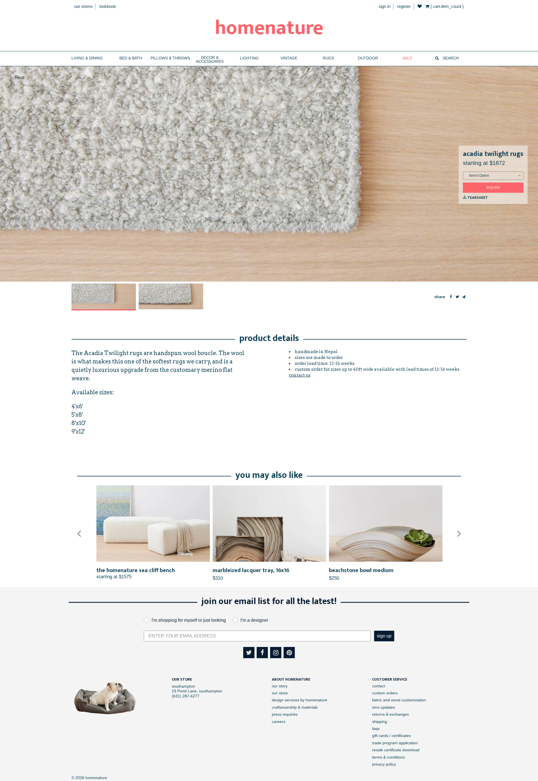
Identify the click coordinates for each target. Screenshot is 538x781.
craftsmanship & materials (295, 707)
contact (378, 686)
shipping (379, 721)
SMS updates (383, 707)
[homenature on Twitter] (248, 652)
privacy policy (384, 764)
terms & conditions (388, 757)
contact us (299, 375)
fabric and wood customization (399, 700)
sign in (384, 6)
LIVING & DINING (87, 58)
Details (153, 523)
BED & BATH (130, 58)
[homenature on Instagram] (275, 652)
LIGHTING (249, 58)
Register (404, 6)
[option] (103, 297)
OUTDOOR (368, 58)
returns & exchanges (390, 714)
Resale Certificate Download (395, 750)
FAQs (376, 728)
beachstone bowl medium (361, 570)
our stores (83, 6)
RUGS (328, 58)
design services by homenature (299, 700)
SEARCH (450, 58)
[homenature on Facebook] (262, 652)
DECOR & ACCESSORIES (210, 60)
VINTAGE (288, 58)
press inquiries (285, 714)
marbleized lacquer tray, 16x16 (251, 570)
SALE (407, 58)
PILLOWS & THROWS (170, 58)
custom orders (385, 693)
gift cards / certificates (391, 735)
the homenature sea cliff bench (135, 570)
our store (280, 693)
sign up (384, 635)
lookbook (107, 6)
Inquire (493, 188)
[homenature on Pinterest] (289, 652)
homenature (269, 28)
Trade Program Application (395, 743)
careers (278, 721)
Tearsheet (477, 197)
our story (279, 686)
